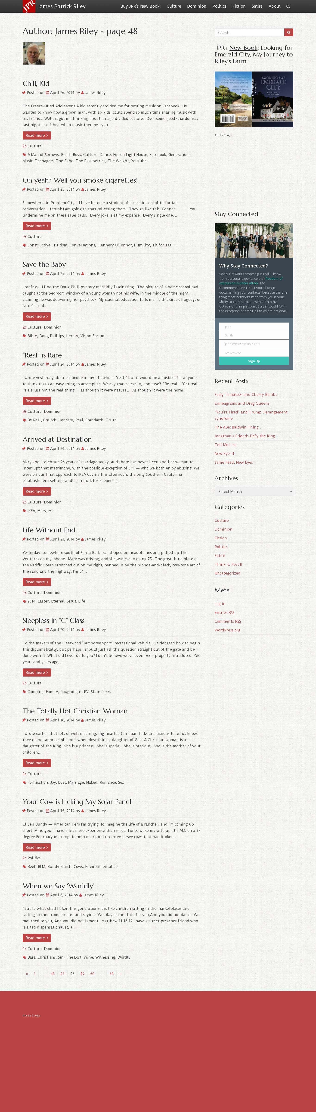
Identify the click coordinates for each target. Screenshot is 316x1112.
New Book (243, 47)
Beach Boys (71, 154)
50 (92, 974)
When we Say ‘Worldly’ (58, 886)
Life (81, 601)
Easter (43, 601)
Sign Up (254, 361)
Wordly (124, 957)
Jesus (71, 601)
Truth (111, 420)
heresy (72, 336)
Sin (61, 957)
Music (28, 161)
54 (111, 974)
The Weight (118, 161)
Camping (35, 692)
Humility (142, 245)
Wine (88, 957)
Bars (31, 957)
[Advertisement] (254, 170)
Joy (53, 782)
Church (49, 420)
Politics (219, 6)
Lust (62, 782)
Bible (32, 336)
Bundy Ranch (59, 866)
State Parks (101, 692)
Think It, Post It (228, 564)
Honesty (66, 420)
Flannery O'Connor (114, 245)
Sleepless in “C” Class (54, 620)
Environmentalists (101, 866)
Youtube (139, 161)
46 (53, 974)
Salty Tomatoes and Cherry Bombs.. (247, 394)
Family (52, 692)
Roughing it (71, 692)
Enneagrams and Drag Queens (242, 403)
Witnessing (105, 957)
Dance (105, 154)
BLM (41, 866)
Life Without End (49, 530)
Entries (225, 612)
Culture (174, 6)
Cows (78, 866)
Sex (121, 782)
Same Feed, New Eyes (234, 462)
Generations (179, 154)
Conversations (82, 245)
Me (51, 511)
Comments (228, 621)
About (275, 6)
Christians (46, 957)
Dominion (196, 6)
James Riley (95, 92)
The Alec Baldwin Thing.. (238, 427)
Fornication (38, 782)
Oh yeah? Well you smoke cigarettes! (80, 180)
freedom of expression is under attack (251, 280)
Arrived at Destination (57, 439)
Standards (95, 420)
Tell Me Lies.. (227, 445)
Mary (41, 511)
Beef (32, 866)
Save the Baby (44, 264)
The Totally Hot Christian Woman (75, 711)
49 (82, 974)
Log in (220, 604)
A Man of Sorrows (43, 154)
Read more (36, 135)
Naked (91, 782)
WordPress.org (227, 630)
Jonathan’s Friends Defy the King (245, 436)
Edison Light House (130, 154)
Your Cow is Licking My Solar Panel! (78, 801)
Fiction (239, 6)
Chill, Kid (36, 83)
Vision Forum (92, 336)
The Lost (73, 957)
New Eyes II (224, 453)
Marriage (76, 782)
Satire (257, 6)
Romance (108, 782)
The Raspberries (90, 161)
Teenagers (44, 161)
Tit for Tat (161, 245)
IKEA (31, 511)
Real (79, 420)
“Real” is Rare (42, 355)
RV (86, 692)
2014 (31, 601)
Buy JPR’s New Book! (141, 6)
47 (62, 974)
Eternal (58, 601)
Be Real (34, 420)
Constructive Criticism (47, 245)
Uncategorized (227, 573)
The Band (65, 161)
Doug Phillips (51, 336)
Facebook (157, 154)
